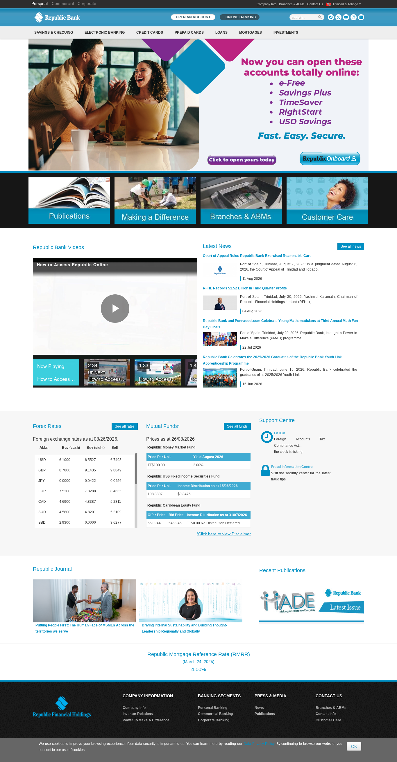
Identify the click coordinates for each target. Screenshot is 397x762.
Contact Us (315, 4)
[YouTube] (346, 17)
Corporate (87, 3)
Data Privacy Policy (259, 744)
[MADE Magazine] (311, 602)
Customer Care (328, 720)
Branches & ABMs (292, 4)
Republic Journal (52, 569)
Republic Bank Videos (58, 247)
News (259, 708)
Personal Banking (212, 708)
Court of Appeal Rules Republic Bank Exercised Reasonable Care (257, 256)
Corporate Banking (213, 720)
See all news (351, 246)
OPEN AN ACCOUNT (193, 17)
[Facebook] (331, 17)
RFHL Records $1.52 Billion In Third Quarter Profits (245, 288)
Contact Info (326, 714)
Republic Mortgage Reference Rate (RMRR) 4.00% (198, 661)
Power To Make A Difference (146, 720)
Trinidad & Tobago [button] (345, 4)
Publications (265, 714)
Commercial (63, 3)
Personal (40, 3)
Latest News (217, 246)
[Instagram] (353, 17)
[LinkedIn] (361, 17)
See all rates (125, 426)
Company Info (266, 4)
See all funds (237, 426)
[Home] (57, 17)
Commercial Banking (215, 714)
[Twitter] (338, 17)
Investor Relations (138, 714)
